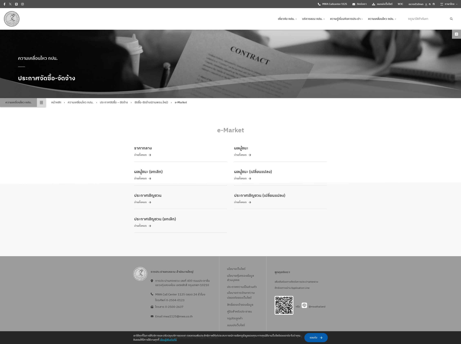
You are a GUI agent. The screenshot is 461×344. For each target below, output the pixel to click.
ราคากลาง (143, 148)
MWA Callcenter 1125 (334, 4)
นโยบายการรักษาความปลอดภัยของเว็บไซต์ (241, 295)
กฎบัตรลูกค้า (235, 318)
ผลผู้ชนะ (241, 148)
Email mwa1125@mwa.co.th (174, 316)
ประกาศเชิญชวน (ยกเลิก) (155, 219)
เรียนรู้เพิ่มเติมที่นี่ (168, 340)
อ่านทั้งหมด (140, 155)
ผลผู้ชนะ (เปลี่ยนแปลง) (253, 172)
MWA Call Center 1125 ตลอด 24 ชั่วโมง (180, 294)
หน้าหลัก (56, 102)
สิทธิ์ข (230, 304)
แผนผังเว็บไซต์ (384, 4)
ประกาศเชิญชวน (148, 196)
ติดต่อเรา (362, 4)
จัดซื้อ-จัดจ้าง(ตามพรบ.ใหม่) (151, 102)
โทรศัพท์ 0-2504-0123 (170, 300)
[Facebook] (4, 4)
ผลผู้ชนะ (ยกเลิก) (148, 172)
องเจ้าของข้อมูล (243, 304)
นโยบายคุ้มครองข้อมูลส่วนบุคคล (240, 278)
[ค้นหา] (451, 19)
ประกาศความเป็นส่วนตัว (242, 287)
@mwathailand (317, 307)
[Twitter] (10, 4)
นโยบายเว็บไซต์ (236, 269)
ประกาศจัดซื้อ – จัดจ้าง (114, 102)
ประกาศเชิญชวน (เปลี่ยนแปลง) (259, 196)
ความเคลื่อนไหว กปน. (80, 102)
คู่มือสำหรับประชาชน (239, 311)
